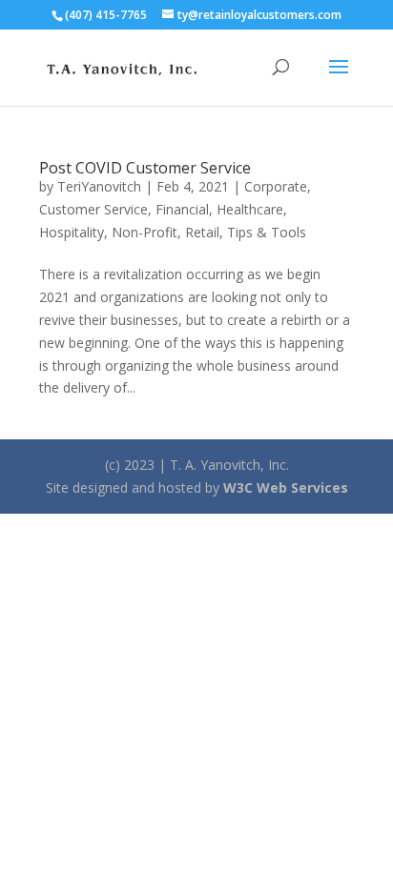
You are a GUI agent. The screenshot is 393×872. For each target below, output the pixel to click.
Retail (202, 232)
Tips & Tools (266, 232)
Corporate (275, 186)
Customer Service (93, 209)
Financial (182, 209)
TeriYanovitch (99, 186)
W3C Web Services (285, 487)
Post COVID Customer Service (145, 167)
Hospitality (71, 232)
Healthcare (250, 209)
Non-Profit (144, 232)
